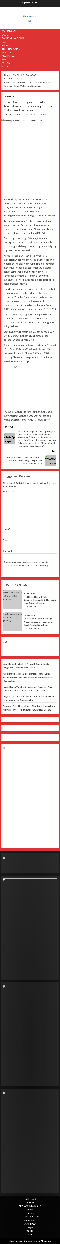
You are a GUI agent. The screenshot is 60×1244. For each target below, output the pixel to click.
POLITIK (5, 63)
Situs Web (8, 551)
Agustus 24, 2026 (33, 607)
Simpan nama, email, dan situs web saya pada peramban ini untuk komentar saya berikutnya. (28, 563)
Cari (7, 642)
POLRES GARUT (11, 96)
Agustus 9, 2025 (29, 115)
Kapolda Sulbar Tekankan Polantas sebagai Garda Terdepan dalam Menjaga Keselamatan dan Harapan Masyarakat (28, 677)
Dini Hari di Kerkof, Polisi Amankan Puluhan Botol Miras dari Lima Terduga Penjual (40, 600)
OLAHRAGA (7, 56)
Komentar (8, 491)
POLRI (4, 66)
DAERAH (6, 34)
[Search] (57, 49)
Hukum (5, 45)
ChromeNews (30, 1240)
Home (4, 41)
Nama (6, 529)
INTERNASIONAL (10, 48)
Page (3, 59)
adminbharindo (12, 115)
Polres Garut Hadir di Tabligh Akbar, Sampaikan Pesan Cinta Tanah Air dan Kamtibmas (38, 621)
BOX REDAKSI (8, 31)
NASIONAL (7, 52)
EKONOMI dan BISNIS (12, 38)
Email (6, 540)
